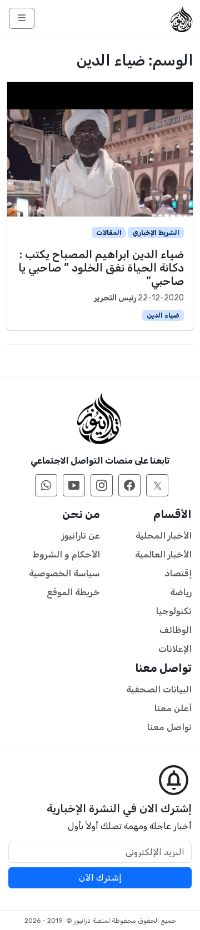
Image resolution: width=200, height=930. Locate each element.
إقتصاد (178, 573)
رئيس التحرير (115, 298)
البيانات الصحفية (159, 689)
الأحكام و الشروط (66, 554)
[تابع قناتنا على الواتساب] (46, 485)
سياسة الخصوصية (64, 573)
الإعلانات (175, 649)
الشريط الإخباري (155, 233)
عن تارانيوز (81, 535)
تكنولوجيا (174, 611)
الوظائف (175, 630)
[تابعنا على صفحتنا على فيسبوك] (129, 485)
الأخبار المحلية (164, 535)
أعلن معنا (173, 708)
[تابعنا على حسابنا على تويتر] (157, 485)
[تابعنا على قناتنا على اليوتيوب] (74, 485)
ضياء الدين (163, 315)
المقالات (109, 233)
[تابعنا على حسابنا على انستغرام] (102, 485)
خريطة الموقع (73, 592)
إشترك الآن (100, 877)
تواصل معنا (169, 727)
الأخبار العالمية (163, 554)
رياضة (181, 592)
